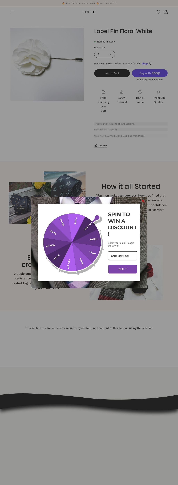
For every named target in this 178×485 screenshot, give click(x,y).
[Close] (143, 201)
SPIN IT (122, 269)
